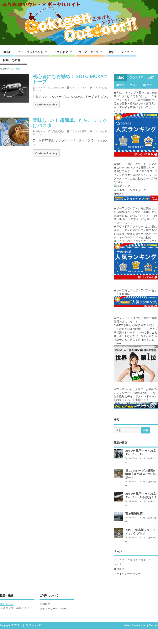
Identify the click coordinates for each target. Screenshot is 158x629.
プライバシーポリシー (127, 573)
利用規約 (119, 569)
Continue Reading (46, 104)
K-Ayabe (40, 87)
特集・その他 (11, 60)
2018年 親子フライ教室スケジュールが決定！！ (141, 495)
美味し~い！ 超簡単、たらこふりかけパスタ (70, 122)
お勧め (120, 77)
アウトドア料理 (78, 131)
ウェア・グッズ (89, 52)
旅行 (151, 77)
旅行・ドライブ (119, 52)
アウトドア (61, 52)
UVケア (147, 85)
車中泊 (120, 85)
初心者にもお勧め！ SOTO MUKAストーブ (70, 78)
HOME (7, 52)
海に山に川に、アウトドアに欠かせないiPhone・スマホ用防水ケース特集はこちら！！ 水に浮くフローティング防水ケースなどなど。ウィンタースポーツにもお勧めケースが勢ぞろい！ (136, 173)
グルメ (134, 85)
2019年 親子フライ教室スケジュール (140, 452)
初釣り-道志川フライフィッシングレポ (140, 531)
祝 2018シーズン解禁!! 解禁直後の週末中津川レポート (141, 473)
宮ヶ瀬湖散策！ (135, 513)
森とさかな (6, 604)
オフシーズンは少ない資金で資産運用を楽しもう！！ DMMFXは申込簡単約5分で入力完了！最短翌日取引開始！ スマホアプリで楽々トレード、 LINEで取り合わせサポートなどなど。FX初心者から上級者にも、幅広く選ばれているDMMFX (136, 330)
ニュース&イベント (30, 52)
